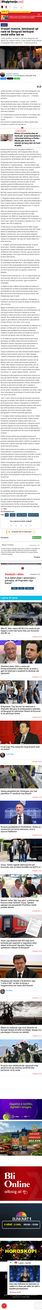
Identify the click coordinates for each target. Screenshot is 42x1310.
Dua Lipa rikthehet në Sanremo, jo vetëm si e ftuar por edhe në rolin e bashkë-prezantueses (24, 1286)
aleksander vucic (33, 515)
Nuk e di (29, 588)
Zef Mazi (9, 990)
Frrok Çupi (10, 754)
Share (4, 78)
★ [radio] (11, 525)
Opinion (4, 25)
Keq (21, 588)
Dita (4, 509)
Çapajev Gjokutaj (12, 74)
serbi (6, 515)
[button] (4, 1306)
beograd (12, 515)
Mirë (14, 588)
